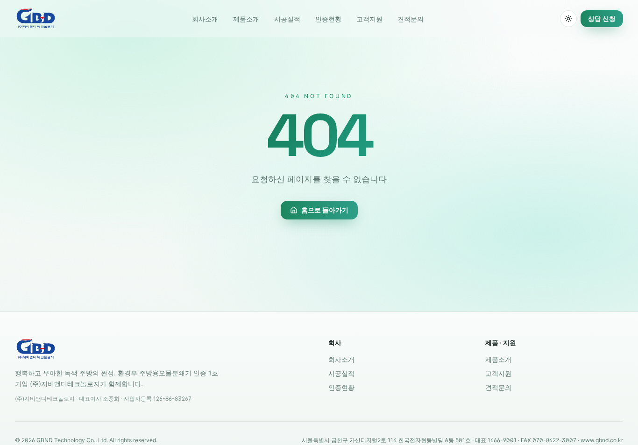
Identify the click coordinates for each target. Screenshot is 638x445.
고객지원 (369, 19)
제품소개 (246, 19)
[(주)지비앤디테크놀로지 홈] (35, 18)
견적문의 (410, 19)
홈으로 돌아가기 (324, 210)
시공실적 (287, 19)
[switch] (568, 18)
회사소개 (205, 19)
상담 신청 (602, 18)
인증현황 (328, 19)
